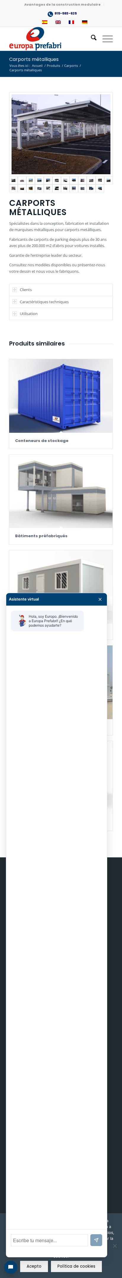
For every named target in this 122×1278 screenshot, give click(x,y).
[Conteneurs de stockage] (61, 396)
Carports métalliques (34, 59)
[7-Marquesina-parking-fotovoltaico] (65, 180)
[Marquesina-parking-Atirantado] (39, 180)
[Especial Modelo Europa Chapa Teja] (39, 188)
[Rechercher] (91, 39)
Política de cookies (76, 1266)
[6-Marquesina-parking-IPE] (56, 180)
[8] (74, 180)
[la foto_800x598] (100, 188)
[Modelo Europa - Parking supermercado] (108, 180)
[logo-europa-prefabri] (50, 39)
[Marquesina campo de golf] (91, 188)
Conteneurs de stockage (41, 440)
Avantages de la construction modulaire (62, 4)
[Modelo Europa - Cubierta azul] (82, 188)
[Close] (100, 599)
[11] (100, 180)
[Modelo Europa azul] (65, 188)
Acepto (34, 1266)
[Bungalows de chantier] (61, 587)
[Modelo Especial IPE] (56, 188)
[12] (13, 188)
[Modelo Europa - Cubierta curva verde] (48, 188)
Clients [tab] (26, 289)
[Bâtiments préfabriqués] (61, 491)
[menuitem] (62, 4)
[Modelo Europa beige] (22, 188)
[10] (91, 180)
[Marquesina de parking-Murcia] (48, 180)
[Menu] (105, 39)
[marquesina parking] (82, 180)
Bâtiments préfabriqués (41, 536)
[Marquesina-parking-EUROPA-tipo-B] (30, 180)
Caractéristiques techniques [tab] (44, 301)
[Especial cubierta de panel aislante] (30, 188)
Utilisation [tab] (29, 313)
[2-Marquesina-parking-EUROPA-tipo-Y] (22, 180)
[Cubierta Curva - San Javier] (74, 188)
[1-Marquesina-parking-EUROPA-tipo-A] (61, 134)
